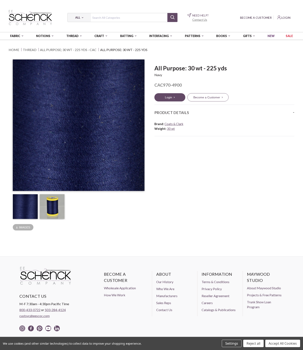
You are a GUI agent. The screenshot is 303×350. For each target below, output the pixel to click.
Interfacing (159, 36)
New (271, 36)
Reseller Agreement (215, 296)
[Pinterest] (39, 328)
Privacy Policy (212, 289)
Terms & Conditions (215, 282)
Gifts (247, 36)
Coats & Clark (173, 124)
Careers (207, 303)
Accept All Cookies (283, 343)
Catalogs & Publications (219, 310)
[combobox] (122, 17)
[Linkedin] (57, 328)
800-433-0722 (29, 310)
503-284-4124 (55, 310)
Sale (289, 36)
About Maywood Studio (264, 288)
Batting (126, 36)
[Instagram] (22, 328)
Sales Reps (163, 303)
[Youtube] (48, 328)
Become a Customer (256, 17)
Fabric (15, 36)
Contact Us (199, 19)
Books (221, 36)
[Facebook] (31, 328)
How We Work (114, 295)
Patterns (192, 36)
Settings (231, 343)
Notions (43, 36)
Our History (164, 282)
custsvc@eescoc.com (34, 316)
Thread (72, 36)
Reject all (253, 343)
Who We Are (165, 289)
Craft (99, 36)
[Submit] (172, 17)
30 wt (171, 128)
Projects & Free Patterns (264, 295)
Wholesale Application (120, 288)
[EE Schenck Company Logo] (30, 17)
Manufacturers (166, 296)
